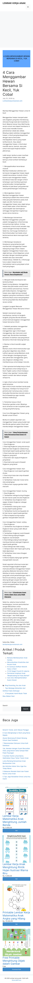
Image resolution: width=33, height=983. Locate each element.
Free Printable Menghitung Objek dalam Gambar (14, 960)
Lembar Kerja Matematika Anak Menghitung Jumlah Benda (14, 820)
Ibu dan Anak (21, 685)
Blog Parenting (10, 685)
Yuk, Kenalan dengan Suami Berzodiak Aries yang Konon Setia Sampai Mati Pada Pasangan (16, 751)
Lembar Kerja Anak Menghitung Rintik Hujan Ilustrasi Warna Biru (15, 869)
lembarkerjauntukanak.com (12, 644)
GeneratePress (16, 980)
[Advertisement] (16, 28)
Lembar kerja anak (14, 3)
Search (5, 705)
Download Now (16, 969)
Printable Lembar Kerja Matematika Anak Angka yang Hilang (16, 915)
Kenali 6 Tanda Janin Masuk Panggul (16, 730)
